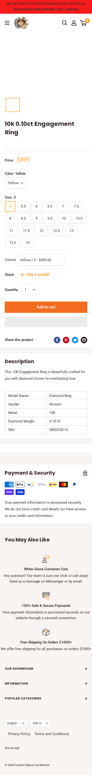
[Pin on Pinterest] (66, 339)
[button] (46, 322)
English (12, 723)
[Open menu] (7, 23)
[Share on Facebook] (57, 339)
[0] (83, 23)
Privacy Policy (19, 734)
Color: (15, 173)
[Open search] (64, 23)
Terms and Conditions (51, 734)
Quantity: (12, 290)
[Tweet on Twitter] (75, 339)
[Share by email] (84, 339)
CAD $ (37, 723)
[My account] (73, 23)
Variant (10, 260)
